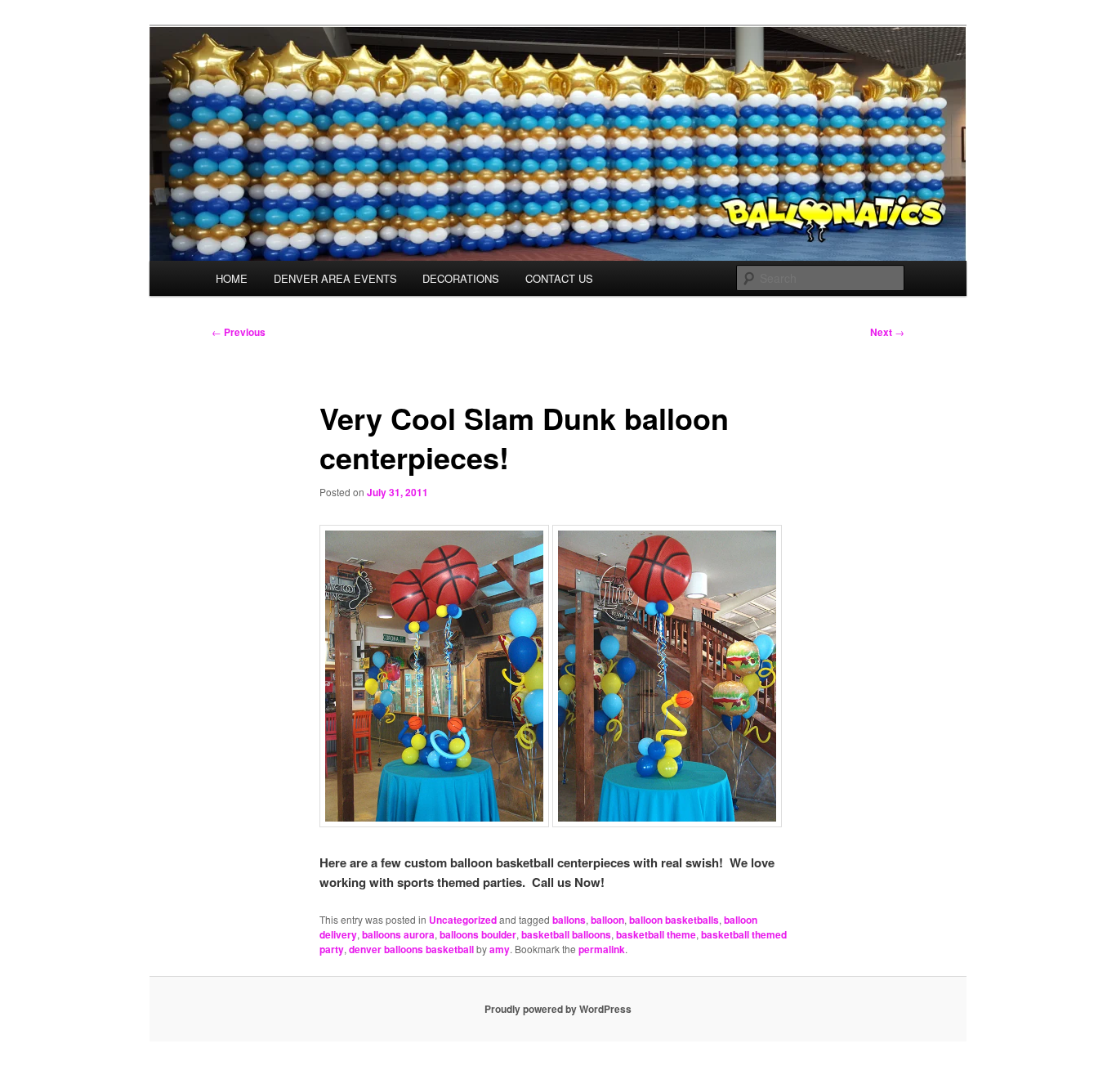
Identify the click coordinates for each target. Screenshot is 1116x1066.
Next (887, 332)
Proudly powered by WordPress (558, 1008)
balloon (607, 919)
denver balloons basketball (411, 949)
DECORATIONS (460, 278)
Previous (239, 332)
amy (499, 949)
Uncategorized (463, 919)
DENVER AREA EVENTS (335, 278)
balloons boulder (478, 934)
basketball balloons (566, 934)
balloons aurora (398, 934)
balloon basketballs (674, 919)
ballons (569, 919)
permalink (601, 949)
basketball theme (656, 934)
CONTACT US (559, 278)
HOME (232, 278)
